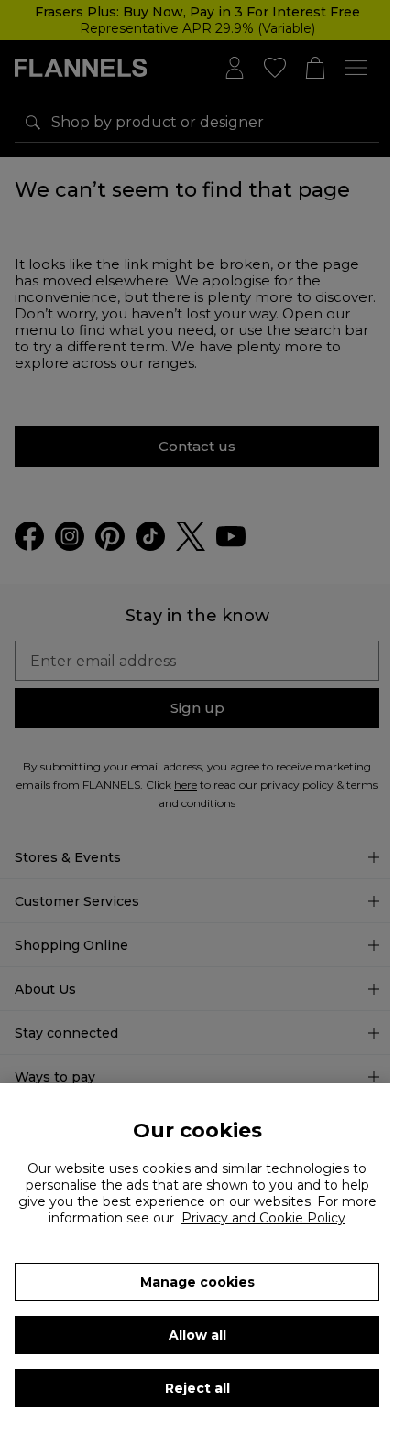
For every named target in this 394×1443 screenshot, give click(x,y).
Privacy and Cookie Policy (263, 1218)
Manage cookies (197, 1282)
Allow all (197, 1335)
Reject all (197, 1388)
